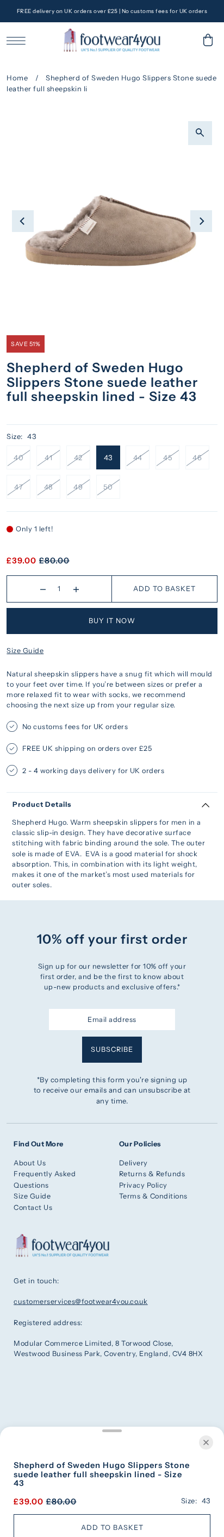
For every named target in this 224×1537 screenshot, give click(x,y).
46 (197, 457)
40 (18, 457)
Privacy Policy (143, 1185)
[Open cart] (208, 40)
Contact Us (33, 1207)
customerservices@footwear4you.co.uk (81, 1301)
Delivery (133, 1163)
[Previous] (23, 221)
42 (78, 457)
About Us (30, 1163)
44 (137, 457)
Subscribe (112, 1049)
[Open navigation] (19, 40)
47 (18, 486)
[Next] (201, 221)
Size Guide (25, 651)
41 (48, 457)
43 (108, 457)
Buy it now (112, 621)
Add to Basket (164, 589)
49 (78, 486)
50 (108, 486)
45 (167, 457)
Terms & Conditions (153, 1196)
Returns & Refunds (152, 1174)
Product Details (42, 804)
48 (48, 486)
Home (17, 77)
